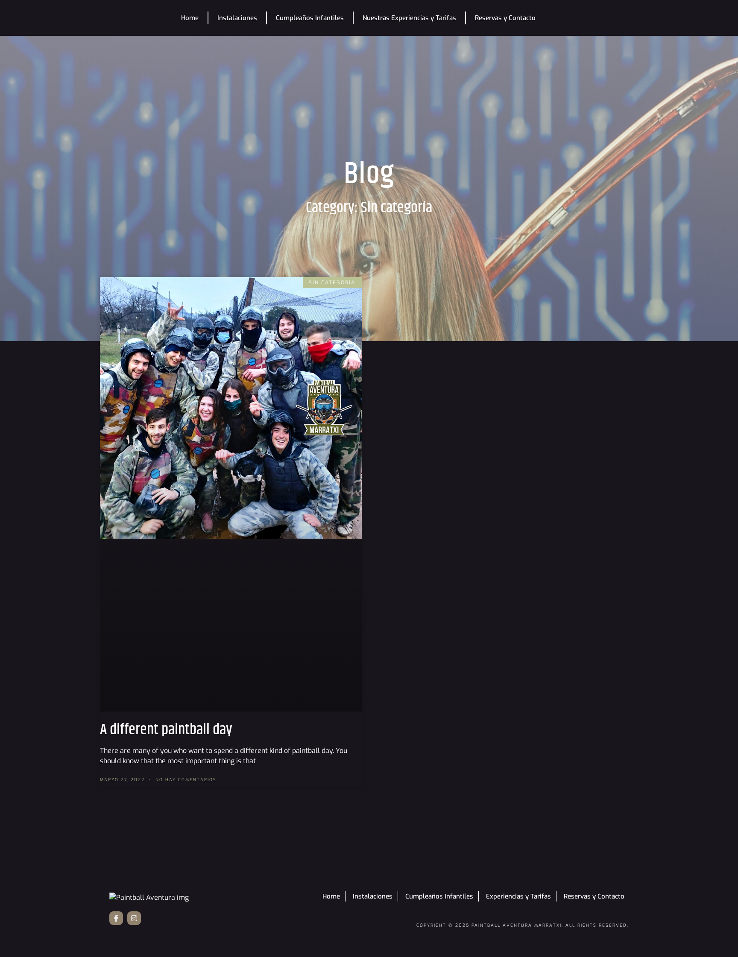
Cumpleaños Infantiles (310, 18)
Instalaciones (237, 18)
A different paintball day (166, 729)
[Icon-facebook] (116, 918)
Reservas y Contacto (505, 18)
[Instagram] (134, 918)
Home (190, 18)
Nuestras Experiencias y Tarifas (409, 18)
